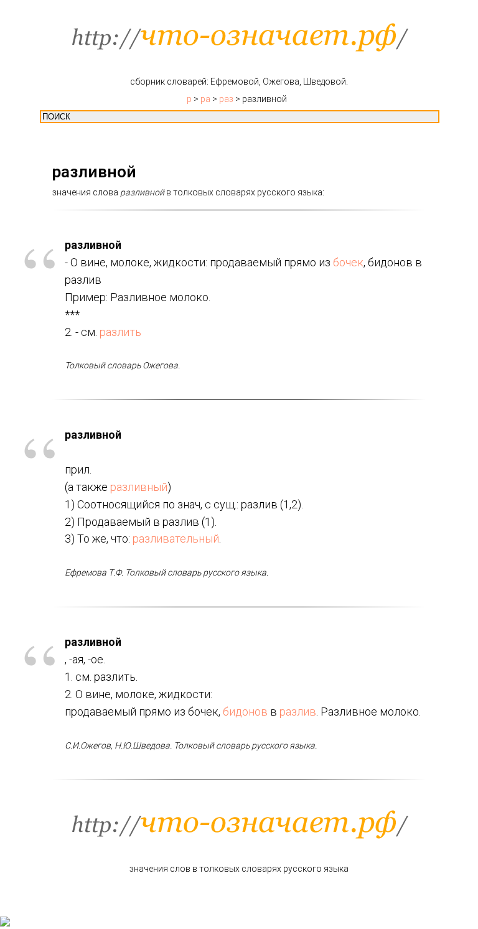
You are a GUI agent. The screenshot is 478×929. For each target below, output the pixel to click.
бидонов (245, 711)
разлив (297, 711)
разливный (138, 486)
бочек (348, 262)
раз (226, 99)
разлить (120, 331)
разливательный (176, 538)
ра (205, 99)
